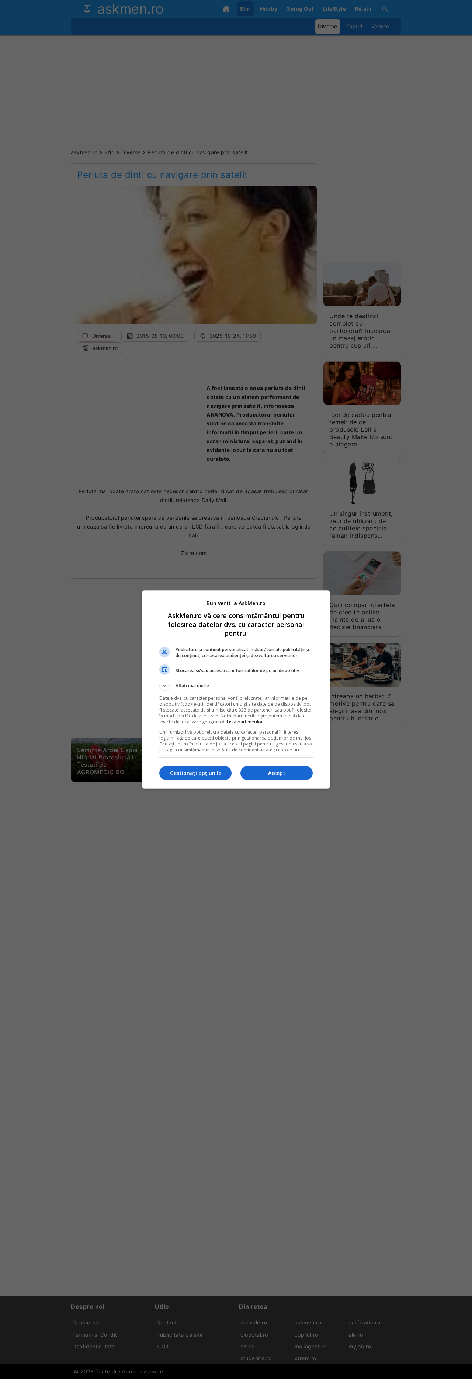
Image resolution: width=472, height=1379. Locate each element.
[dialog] (236, 689)
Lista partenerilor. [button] (245, 722)
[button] (236, 686)
